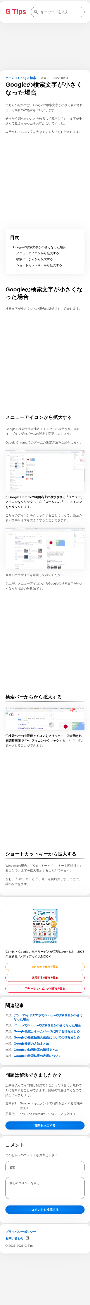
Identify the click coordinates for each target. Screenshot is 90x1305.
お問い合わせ (14, 1238)
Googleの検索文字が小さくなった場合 (39, 247)
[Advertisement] (45, 1299)
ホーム (10, 78)
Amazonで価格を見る (45, 966)
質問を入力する (45, 1125)
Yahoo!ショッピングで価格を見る (45, 988)
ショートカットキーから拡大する (39, 265)
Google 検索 (27, 78)
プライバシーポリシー (20, 1231)
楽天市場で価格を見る (45, 977)
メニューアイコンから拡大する (37, 253)
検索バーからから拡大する (34, 259)
